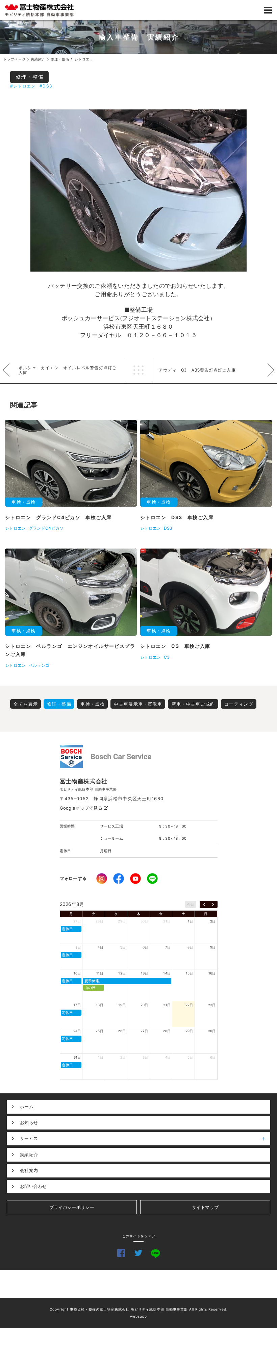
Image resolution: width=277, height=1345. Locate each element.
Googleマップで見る (82, 808)
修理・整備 (30, 77)
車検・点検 (92, 704)
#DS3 (46, 85)
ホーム (26, 1106)
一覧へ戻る (138, 370)
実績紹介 (29, 1154)
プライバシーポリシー (71, 1207)
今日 (190, 904)
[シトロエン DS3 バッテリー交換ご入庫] (138, 190)
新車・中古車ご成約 (193, 704)
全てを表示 (26, 704)
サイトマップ (205, 1207)
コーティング (238, 704)
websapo (138, 1316)
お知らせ (29, 1122)
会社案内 (29, 1170)
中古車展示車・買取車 (138, 704)
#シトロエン (22, 85)
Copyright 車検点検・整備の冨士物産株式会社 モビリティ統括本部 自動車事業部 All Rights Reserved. (139, 1309)
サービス (29, 1138)
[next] (213, 904)
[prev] (204, 904)
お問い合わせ (33, 1186)
